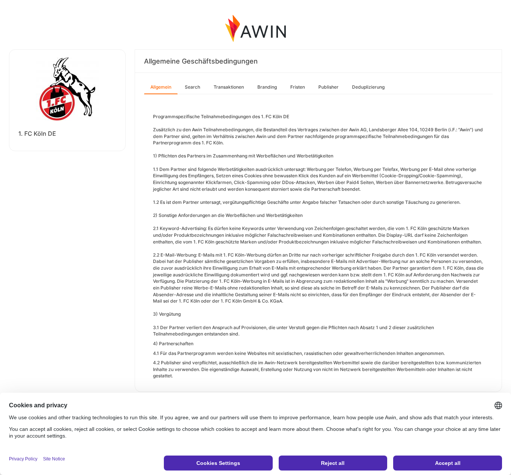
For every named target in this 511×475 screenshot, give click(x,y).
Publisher (328, 87)
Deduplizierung (368, 87)
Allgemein (160, 87)
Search (192, 87)
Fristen (297, 87)
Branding (267, 87)
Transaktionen (229, 87)
